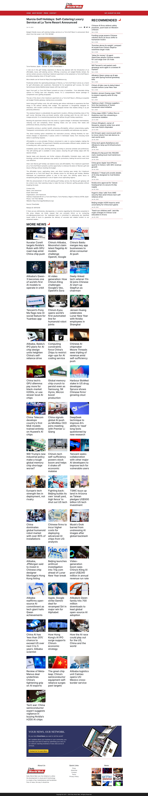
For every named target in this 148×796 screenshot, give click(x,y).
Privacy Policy (74, 776)
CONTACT (53, 13)
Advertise (74, 770)
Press (74, 768)
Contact (74, 772)
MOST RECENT (37, 13)
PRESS (46, 13)
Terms (74, 774)
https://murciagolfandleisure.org (56, 79)
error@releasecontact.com (35, 215)
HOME (29, 13)
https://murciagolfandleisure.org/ (43, 201)
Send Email (34, 192)
